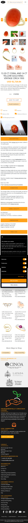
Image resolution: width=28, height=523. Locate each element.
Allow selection (14, 285)
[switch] (25, 263)
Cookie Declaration (12, 516)
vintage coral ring (15, 204)
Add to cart (14, 100)
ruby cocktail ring (19, 352)
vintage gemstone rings (20, 178)
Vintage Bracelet (5, 507)
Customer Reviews (5, 484)
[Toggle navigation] (25, 2)
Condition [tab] (14, 188)
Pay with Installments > (14, 104)
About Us (3, 466)
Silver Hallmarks (5, 477)
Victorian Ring (4, 502)
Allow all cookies (14, 280)
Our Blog (3, 470)
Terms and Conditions (22, 516)
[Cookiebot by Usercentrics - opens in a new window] (21, 237)
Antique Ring (4, 504)
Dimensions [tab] (14, 220)
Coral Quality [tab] (14, 209)
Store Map (3, 479)
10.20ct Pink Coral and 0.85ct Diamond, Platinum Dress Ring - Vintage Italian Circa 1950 (20, 315)
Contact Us (3, 468)
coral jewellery (6, 352)
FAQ (2, 493)
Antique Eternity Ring (6, 500)
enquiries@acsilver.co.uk (8, 460)
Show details (21, 276)
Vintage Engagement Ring (7, 498)
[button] (8, 2)
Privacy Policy (4, 516)
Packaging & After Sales (7, 486)
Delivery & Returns (5, 491)
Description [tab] (14, 138)
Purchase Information (6, 488)
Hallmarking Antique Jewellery (8, 472)
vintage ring (15, 142)
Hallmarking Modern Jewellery (8, 475)
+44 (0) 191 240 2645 (7, 458)
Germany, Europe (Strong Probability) (13, 184)
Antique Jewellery (5, 509)
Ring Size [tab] (14, 232)
